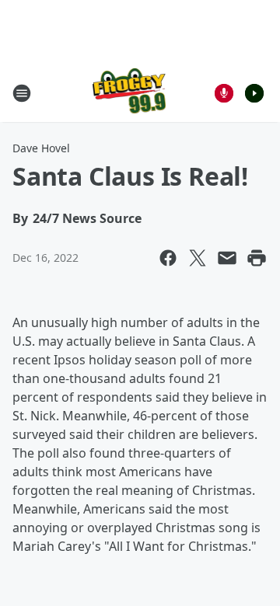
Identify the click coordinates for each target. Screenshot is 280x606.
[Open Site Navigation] (21, 93)
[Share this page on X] (197, 258)
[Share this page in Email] (227, 258)
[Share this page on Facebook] (168, 258)
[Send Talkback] (224, 93)
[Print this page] (257, 258)
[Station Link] (129, 93)
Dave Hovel (41, 148)
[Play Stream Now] (254, 93)
